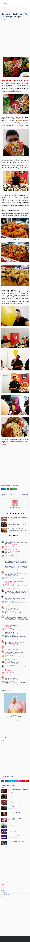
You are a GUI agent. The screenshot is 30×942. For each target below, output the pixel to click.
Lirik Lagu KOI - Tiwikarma (13, 806)
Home (2, 10)
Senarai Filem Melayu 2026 (13, 829)
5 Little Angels (8, 655)
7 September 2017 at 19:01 (11, 622)
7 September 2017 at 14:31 (11, 588)
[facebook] (4, 781)
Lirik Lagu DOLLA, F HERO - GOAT (15, 824)
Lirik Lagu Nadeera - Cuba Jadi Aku (15, 795)
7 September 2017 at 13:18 (11, 582)
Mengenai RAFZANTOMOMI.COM (15, 937)
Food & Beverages (5, 894)
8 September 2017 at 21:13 (11, 670)
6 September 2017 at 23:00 (11, 558)
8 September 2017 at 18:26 (11, 663)
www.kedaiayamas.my (18, 441)
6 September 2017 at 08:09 (11, 553)
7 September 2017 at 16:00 (11, 614)
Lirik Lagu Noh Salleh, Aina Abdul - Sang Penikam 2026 (18, 790)
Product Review (7, 10)
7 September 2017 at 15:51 (11, 599)
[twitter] (11, 781)
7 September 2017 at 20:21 (11, 626)
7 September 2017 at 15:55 (11, 609)
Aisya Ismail (7, 661)
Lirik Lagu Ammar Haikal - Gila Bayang (16, 800)
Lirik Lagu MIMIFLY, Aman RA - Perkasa (16, 841)
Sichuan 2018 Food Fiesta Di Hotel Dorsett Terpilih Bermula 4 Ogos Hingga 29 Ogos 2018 (17, 529)
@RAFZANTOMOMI (18, 940)
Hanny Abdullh (8, 616)
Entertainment (4, 892)
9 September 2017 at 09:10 (11, 685)
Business (3, 890)
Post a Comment (5, 687)
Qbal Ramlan (8, 541)
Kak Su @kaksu (8, 560)
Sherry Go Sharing (9, 584)
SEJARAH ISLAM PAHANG (11, 551)
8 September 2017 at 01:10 (11, 633)
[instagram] (18, 781)
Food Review (8, 485)
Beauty (3, 886)
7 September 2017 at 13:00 (11, 575)
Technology (4, 896)
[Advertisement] (15, 40)
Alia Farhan (7, 628)
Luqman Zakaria (8, 577)
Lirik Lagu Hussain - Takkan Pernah (15, 818)
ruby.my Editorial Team (10, 665)
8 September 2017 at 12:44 (11, 659)
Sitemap (24, 937)
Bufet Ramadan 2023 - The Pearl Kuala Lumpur (18, 517)
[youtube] (25, 781)
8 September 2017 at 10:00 (11, 644)
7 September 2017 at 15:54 (11, 605)
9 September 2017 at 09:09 (11, 675)
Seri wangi (7, 624)
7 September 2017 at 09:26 (11, 570)
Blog (3, 888)
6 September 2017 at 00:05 (11, 549)
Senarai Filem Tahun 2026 (13, 835)
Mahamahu (7, 590)
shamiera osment (9, 595)
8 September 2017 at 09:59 (11, 639)
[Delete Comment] (17, 544)
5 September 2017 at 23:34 (11, 544)
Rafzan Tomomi (5, 21)
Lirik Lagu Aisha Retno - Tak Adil (14, 812)
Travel (3, 898)
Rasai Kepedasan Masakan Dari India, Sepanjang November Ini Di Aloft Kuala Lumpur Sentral (18, 523)
